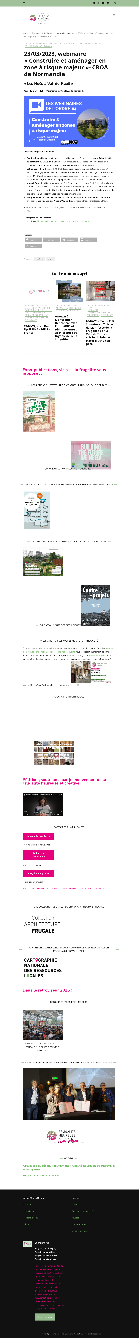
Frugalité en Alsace (35, 313)
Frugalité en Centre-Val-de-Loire (100, 307)
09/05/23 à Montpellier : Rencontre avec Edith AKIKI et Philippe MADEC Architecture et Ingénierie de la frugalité (66, 328)
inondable (39, 259)
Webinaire (29, 306)
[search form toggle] (115, 3)
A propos (27, 1204)
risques (50, 259)
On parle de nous (79, 1231)
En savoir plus (45, 1316)
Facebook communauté (82, 1211)
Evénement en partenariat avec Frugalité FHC (37, 309)
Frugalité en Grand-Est (36, 315)
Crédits (26, 1224)
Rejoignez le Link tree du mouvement (41, 1175)
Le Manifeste (28, 1211)
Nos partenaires (79, 1224)
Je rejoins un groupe (38, 873)
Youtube (75, 1217)
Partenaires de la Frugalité (38, 46)
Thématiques (31, 320)
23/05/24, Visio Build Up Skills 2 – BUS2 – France (37, 329)
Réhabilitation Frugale (65, 652)
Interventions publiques (89, 44)
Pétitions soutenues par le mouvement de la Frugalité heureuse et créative (64, 781)
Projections (93, 315)
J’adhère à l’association (38, 855)
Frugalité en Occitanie (66, 306)
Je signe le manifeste (38, 836)
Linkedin (75, 1204)
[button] (33, 240)
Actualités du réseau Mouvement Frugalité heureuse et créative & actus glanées (69, 1167)
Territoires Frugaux (43, 652)
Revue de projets (97, 655)
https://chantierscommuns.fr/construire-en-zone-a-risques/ (63, 221)
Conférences (69, 44)
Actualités (55, 44)
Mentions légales (30, 1217)
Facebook (76, 1198)
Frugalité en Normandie (36, 44)
